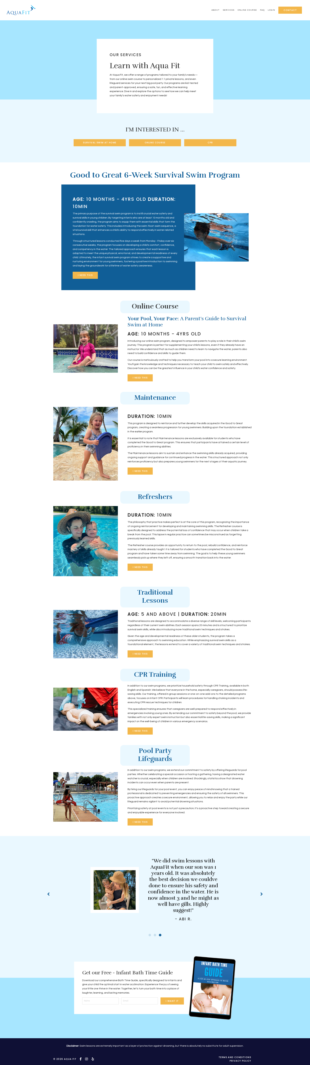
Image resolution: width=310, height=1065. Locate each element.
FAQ (262, 10)
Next (261, 894)
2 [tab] (155, 935)
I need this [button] (85, 275)
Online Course (247, 10)
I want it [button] (172, 1001)
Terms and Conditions (235, 1057)
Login (271, 10)
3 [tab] (160, 935)
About (216, 10)
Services (228, 10)
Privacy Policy (240, 1060)
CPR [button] (210, 142)
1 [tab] (149, 935)
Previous (48, 894)
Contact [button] (290, 10)
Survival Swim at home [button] (99, 142)
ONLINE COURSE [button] (155, 142)
